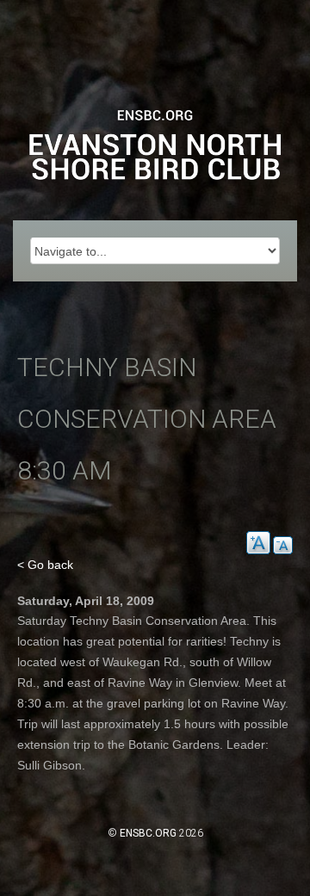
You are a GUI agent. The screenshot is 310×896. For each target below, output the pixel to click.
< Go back (45, 565)
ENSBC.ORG (148, 833)
